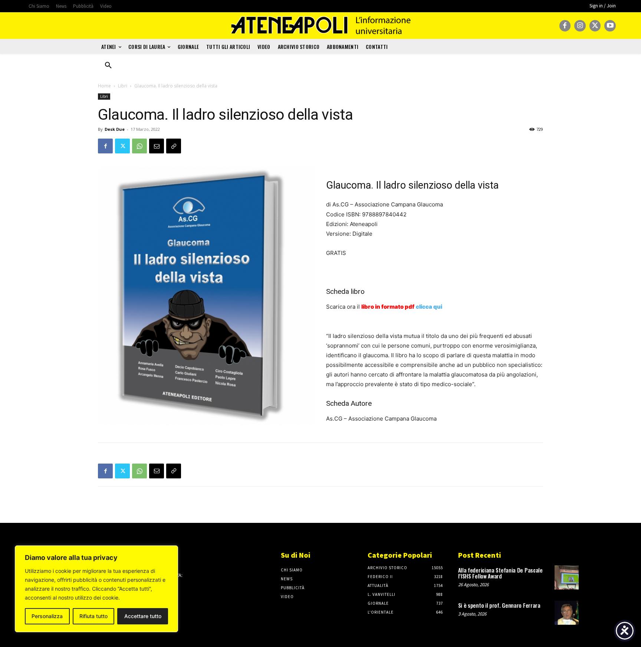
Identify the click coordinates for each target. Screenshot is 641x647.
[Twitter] (595, 25)
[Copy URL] (173, 146)
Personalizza (47, 616)
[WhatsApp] (139, 146)
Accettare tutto (142, 616)
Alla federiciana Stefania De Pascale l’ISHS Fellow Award (500, 573)
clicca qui (429, 306)
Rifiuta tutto (93, 616)
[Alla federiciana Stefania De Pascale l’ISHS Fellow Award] (567, 577)
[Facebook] (565, 25)
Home (104, 86)
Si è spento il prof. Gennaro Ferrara (499, 605)
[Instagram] (580, 25)
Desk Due (115, 129)
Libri (122, 86)
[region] (96, 588)
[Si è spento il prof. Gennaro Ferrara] (567, 613)
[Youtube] (610, 25)
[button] (108, 65)
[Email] (156, 146)
